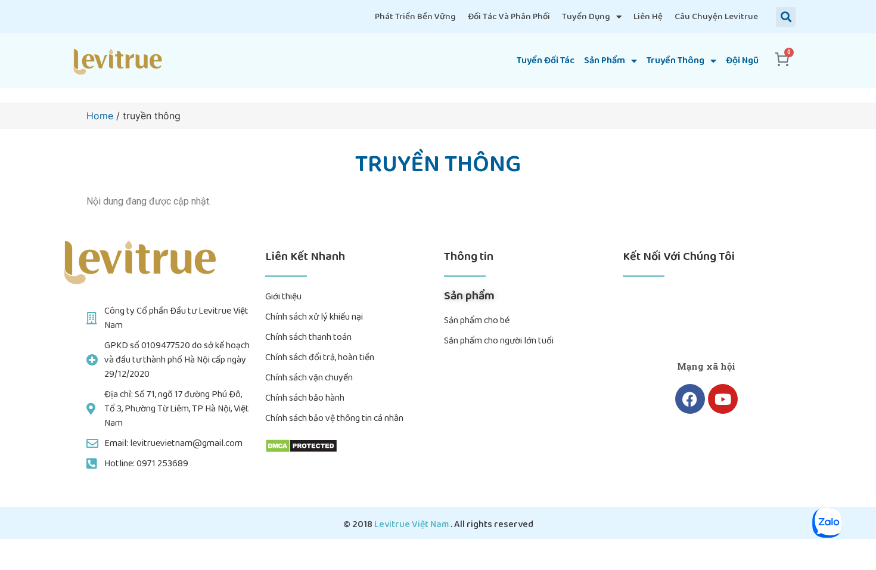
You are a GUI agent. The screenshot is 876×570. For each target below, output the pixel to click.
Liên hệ (648, 17)
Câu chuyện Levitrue (716, 17)
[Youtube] (723, 399)
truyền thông (675, 60)
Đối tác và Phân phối (509, 17)
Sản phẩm (604, 60)
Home (99, 116)
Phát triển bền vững (415, 17)
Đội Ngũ (742, 60)
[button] (786, 17)
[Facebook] (690, 399)
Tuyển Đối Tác (545, 60)
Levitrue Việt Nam (412, 524)
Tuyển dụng (586, 17)
